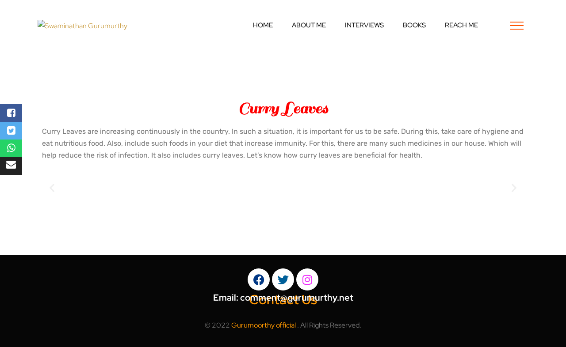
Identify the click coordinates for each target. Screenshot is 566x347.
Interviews (364, 25)
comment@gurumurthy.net (296, 297)
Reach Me (461, 25)
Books (414, 25)
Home (263, 25)
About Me (309, 25)
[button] (51, 187)
